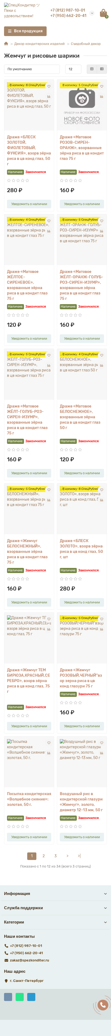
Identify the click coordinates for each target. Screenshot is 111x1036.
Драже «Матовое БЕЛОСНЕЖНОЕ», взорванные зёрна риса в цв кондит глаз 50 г (80, 417)
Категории (14, 922)
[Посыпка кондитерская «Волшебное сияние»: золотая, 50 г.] (29, 763)
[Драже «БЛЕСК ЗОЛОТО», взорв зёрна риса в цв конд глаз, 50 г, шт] (82, 510)
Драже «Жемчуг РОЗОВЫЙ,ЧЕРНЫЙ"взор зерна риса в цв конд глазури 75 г (81, 678)
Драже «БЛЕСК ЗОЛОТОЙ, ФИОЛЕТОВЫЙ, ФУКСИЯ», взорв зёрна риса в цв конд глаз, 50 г (29, 150)
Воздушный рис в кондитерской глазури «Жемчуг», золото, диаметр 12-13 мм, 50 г (81, 802)
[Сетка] (92, 69)
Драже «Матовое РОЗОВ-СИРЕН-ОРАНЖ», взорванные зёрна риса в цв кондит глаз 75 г (82, 148)
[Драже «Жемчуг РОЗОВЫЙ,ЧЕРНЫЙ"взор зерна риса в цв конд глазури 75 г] (82, 639)
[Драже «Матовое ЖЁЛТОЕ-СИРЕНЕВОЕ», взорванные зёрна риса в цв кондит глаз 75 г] (29, 241)
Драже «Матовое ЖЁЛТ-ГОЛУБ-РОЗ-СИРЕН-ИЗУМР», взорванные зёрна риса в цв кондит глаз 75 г (27, 420)
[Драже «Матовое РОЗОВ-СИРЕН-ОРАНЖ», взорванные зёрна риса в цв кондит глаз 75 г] (82, 106)
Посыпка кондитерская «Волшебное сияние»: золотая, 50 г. (29, 799)
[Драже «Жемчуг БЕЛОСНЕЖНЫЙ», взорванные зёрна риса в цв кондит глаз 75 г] (29, 510)
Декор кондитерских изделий (39, 44)
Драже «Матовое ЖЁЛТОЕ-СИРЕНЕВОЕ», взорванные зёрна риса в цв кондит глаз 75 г (27, 285)
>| (79, 856)
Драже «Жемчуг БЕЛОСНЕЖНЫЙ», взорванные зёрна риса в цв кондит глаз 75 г (27, 552)
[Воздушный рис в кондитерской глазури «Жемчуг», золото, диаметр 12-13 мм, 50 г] (82, 763)
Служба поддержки (23, 907)
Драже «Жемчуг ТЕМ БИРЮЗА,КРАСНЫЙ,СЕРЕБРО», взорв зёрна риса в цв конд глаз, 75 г (28, 681)
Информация (17, 893)
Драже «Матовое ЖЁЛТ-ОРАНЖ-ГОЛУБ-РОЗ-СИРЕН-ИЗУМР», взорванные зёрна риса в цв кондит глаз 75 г (81, 285)
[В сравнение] (49, 96)
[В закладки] (49, 86)
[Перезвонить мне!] (103, 1005)
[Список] (102, 69)
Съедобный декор (86, 44)
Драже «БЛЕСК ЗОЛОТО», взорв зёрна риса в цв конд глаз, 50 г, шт (81, 549)
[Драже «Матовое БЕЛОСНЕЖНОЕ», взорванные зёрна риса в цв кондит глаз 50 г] (82, 376)
